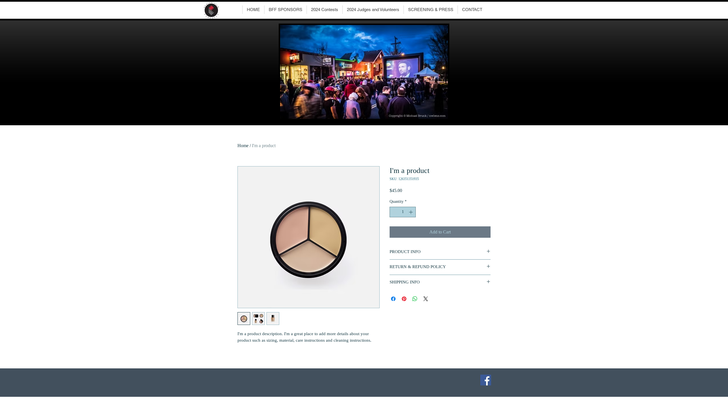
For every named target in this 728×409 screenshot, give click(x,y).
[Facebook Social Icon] (485, 380)
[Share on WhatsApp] (414, 298)
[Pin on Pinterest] (404, 298)
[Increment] (411, 212)
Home (243, 145)
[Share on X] (425, 298)
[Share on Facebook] (393, 298)
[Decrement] (394, 212)
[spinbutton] (403, 212)
